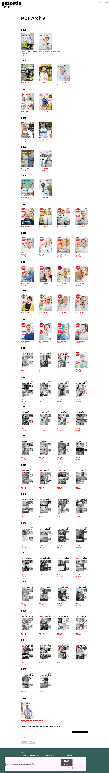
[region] (45, 764)
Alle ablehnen (67, 764)
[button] (4, 764)
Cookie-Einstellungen (66, 767)
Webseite (69, 755)
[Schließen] (84, 760)
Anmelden (80, 732)
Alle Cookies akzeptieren (66, 761)
